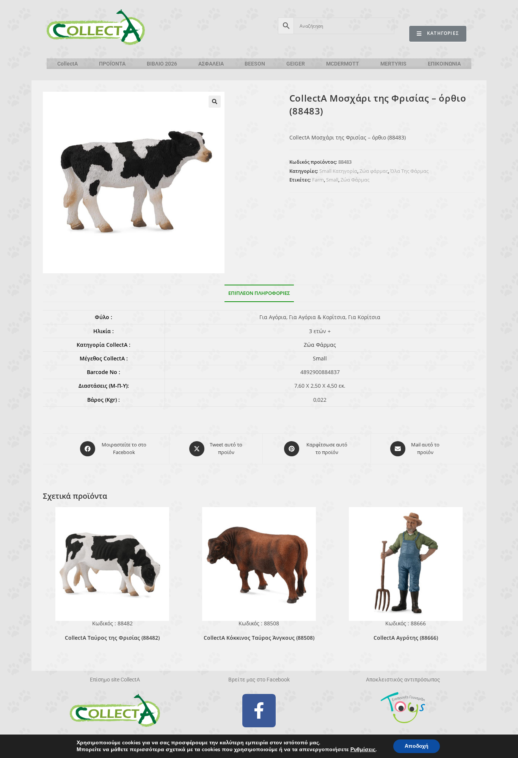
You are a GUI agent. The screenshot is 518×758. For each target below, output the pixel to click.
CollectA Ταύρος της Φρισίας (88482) (112, 637)
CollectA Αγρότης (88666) (406, 637)
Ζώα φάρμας (373, 171)
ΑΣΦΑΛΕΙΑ (211, 64)
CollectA (67, 64)
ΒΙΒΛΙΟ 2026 (162, 64)
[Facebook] (259, 710)
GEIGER (295, 64)
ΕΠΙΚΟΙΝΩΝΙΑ (444, 64)
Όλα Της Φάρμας (409, 171)
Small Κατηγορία (338, 171)
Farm (318, 179)
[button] (215, 102)
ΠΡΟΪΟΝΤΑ (112, 64)
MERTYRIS (393, 64)
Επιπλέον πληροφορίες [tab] (259, 293)
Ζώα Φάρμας (355, 179)
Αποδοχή (417, 746)
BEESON (255, 64)
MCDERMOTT (342, 64)
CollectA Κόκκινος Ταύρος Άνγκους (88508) (259, 637)
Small (332, 179)
